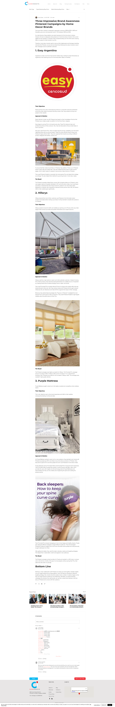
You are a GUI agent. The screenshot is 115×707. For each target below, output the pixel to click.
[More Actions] (79, 628)
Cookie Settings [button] (97, 705)
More (68, 9)
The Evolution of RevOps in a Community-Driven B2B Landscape (76, 606)
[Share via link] (44, 583)
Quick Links (51, 682)
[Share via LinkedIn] (41, 583)
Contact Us (58, 689)
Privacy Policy (51, 694)
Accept (110, 705)
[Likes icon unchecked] (39, 658)
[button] (84, 9)
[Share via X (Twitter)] (38, 583)
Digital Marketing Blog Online (42, 9)
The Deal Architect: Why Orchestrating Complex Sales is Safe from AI (57, 606)
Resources (51, 689)
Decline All (104, 705)
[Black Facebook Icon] (49, 698)
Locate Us (66, 682)
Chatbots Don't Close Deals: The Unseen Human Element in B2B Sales (37, 606)
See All (84, 591)
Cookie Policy (58, 692)
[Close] (113, 705)
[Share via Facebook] (35, 583)
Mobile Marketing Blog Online (57, 9)
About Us (50, 687)
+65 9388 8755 (39, 695)
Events (50, 692)
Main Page (31, 9)
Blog (57, 687)
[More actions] (79, 17)
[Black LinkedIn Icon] (52, 698)
